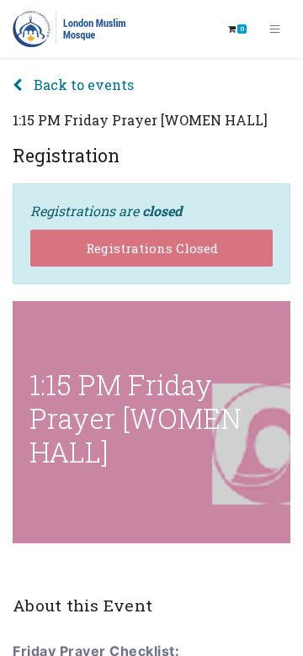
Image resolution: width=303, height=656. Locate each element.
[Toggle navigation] (274, 29)
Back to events (82, 84)
